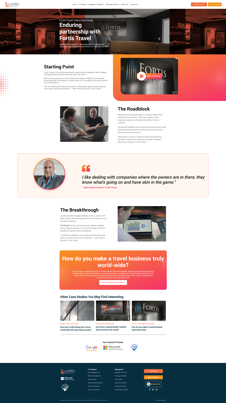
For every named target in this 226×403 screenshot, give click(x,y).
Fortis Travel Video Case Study (143, 324)
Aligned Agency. (162, 400)
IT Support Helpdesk (121, 376)
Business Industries (93, 389)
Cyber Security (92, 379)
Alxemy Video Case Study (105, 324)
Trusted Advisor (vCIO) (121, 389)
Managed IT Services (121, 372)
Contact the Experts (214, 4)
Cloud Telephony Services (95, 383)
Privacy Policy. (104, 400)
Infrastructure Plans (120, 386)
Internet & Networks (93, 386)
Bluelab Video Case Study (69, 324)
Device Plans (118, 379)
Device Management (94, 372)
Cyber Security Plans (121, 383)
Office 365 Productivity (94, 376)
